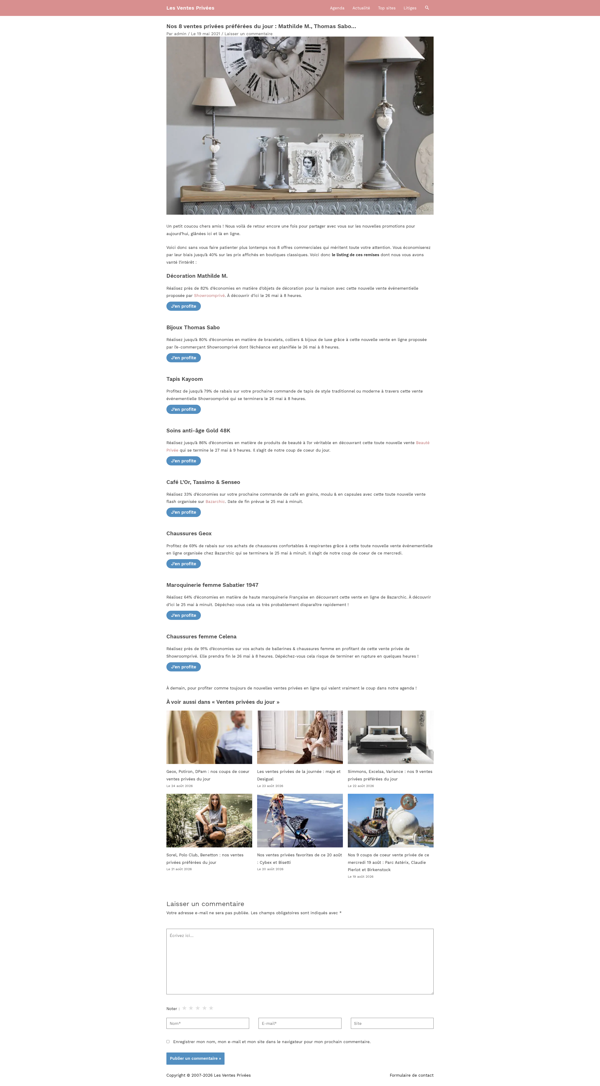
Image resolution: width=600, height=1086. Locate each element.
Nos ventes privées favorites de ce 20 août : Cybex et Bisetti (299, 859)
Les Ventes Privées (190, 8)
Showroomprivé (209, 295)
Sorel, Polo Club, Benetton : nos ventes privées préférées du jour (205, 859)
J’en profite (183, 306)
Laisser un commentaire (249, 33)
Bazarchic (215, 501)
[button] (427, 8)
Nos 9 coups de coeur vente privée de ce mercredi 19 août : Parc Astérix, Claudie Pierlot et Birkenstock (388, 862)
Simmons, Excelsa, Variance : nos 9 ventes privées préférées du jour (390, 775)
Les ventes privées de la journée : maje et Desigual (299, 775)
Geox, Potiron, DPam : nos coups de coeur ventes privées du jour (207, 775)
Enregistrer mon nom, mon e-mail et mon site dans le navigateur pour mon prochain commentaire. (272, 1041)
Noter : (173, 1008)
